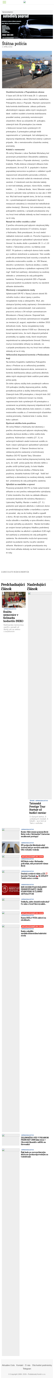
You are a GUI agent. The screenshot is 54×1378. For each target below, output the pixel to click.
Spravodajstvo (7, 12)
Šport (32, 800)
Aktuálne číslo (8, 1365)
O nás (27, 1365)
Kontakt (19, 1365)
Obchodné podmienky (42, 1365)
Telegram (27, 1368)
